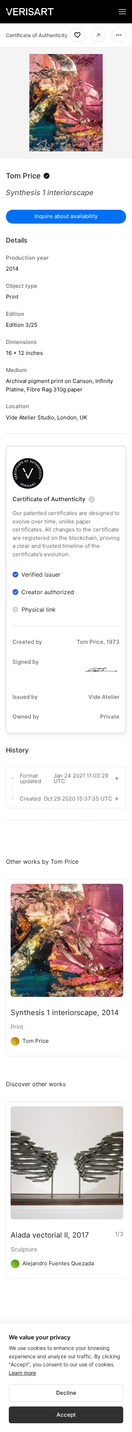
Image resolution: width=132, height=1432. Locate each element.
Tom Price (23, 175)
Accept (66, 1414)
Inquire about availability (66, 216)
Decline (66, 1392)
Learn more (22, 1373)
